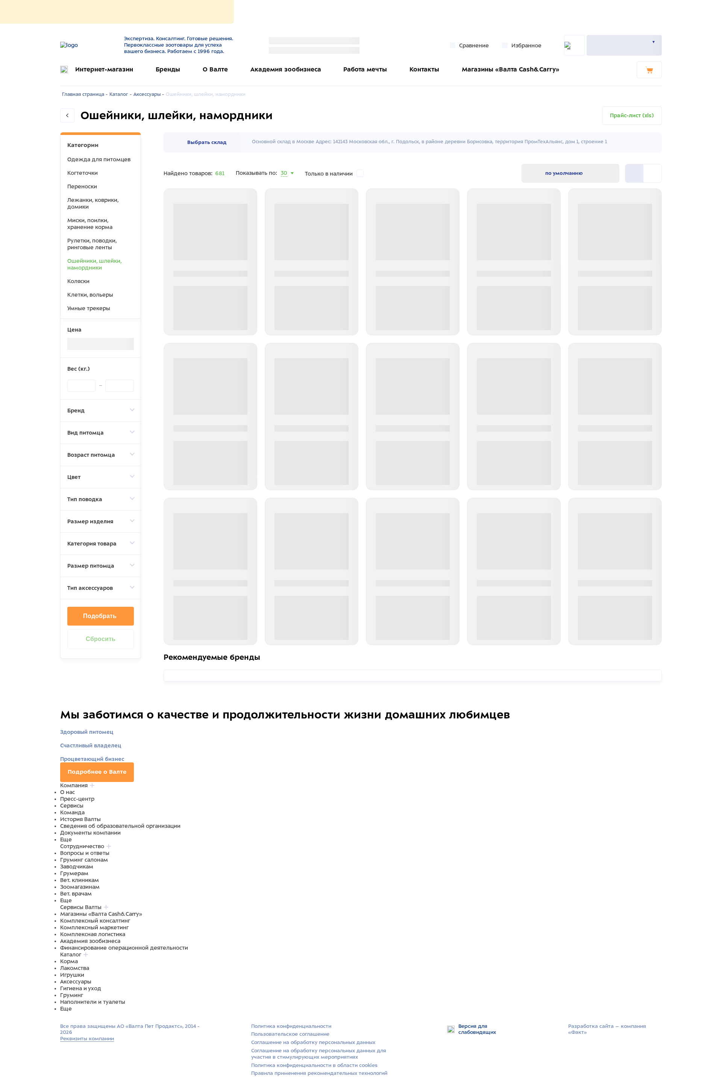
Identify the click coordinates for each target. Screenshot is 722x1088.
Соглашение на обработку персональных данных (313, 1042)
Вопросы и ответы (84, 853)
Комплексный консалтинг (95, 921)
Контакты (424, 69)
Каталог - (120, 94)
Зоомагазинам (80, 887)
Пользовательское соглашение (290, 1034)
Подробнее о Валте (97, 772)
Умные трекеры (88, 308)
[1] (652, 173)
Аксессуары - (148, 94)
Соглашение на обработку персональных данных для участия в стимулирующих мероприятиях (318, 1054)
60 (284, 182)
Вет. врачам (76, 894)
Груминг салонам (84, 860)
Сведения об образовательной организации (120, 826)
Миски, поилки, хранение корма (89, 223)
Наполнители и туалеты (92, 1002)
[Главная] (87, 45)
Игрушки (72, 975)
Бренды (168, 69)
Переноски (82, 186)
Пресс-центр (77, 799)
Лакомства (74, 968)
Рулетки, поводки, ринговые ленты (92, 244)
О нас (67, 792)
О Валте (215, 69)
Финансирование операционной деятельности (124, 948)
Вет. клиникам (79, 880)
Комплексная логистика (92, 934)
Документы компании (90, 833)
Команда (72, 812)
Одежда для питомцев (98, 159)
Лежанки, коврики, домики (92, 203)
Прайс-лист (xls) (632, 115)
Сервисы (71, 806)
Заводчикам (76, 867)
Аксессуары (75, 982)
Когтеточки (82, 173)
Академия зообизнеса (285, 69)
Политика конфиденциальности (291, 1026)
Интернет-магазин (104, 69)
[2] (634, 173)
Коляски (78, 281)
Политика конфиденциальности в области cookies (314, 1065)
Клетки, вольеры (90, 295)
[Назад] (67, 115)
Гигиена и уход (80, 988)
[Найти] (574, 45)
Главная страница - (85, 94)
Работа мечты (365, 69)
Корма (69, 961)
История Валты (80, 819)
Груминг (71, 995)
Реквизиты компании (87, 1038)
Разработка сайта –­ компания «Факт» (607, 1029)
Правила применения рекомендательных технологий (319, 1073)
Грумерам (74, 873)
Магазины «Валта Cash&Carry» (511, 69)
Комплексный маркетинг (94, 927)
